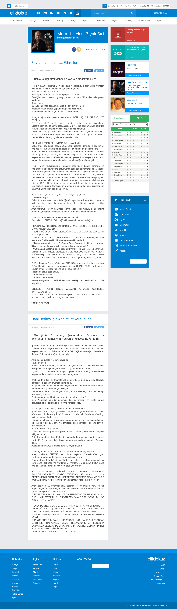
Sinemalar (124, 224)
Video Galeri (125, 209)
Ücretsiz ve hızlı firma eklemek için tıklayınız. (136, 48)
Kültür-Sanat (144, 20)
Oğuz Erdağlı (132, 100)
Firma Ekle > (131, 58)
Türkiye (33, 20)
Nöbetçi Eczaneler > (133, 40)
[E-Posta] (78, 49)
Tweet (100, 71)
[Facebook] (74, 49)
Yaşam (115, 20)
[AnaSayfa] (18, 13)
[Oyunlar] (51, 13)
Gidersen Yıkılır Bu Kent (135, 103)
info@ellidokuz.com (20, 6)
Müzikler (124, 230)
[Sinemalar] (58, 13)
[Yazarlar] (77, 13)
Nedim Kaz (131, 65)
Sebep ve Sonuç (132, 68)
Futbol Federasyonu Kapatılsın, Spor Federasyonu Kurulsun (137, 87)
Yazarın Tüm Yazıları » (95, 49)
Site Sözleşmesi (158, 580)
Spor (159, 20)
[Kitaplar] (71, 13)
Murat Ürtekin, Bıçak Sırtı (137, 82)
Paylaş (89, 71)
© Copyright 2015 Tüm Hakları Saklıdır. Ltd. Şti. (146, 605)
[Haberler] (84, 13)
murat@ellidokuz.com (68, 37)
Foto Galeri (125, 214)
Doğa (55, 586)
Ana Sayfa (125, 199)
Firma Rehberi (16, 20)
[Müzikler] (64, 13)
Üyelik (162, 569)
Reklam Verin (159, 576)
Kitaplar (123, 235)
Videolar (36, 583)
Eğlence (86, 20)
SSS (163, 565)
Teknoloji (128, 20)
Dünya (46, 20)
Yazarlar (123, 251)
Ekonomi (101, 20)
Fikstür (140, 118)
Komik (55, 583)
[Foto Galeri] (45, 13)
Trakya (73, 20)
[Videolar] (38, 13)
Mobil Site (161, 583)
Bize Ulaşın (160, 572)
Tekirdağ (59, 20)
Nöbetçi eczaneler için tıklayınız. (136, 31)
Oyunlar (123, 219)
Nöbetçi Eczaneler (128, 245)
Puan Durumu (120, 118)
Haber (55, 565)
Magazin (56, 572)
